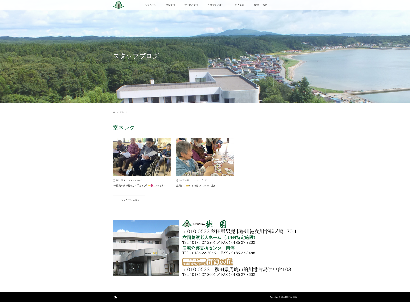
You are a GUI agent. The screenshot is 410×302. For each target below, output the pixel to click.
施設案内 (170, 5)
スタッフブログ (135, 180)
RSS (115, 296)
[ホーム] (114, 108)
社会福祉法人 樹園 (289, 297)
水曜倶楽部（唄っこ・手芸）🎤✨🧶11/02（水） (139, 185)
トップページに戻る (129, 199)
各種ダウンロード (217, 5)
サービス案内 (191, 5)
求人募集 (239, 5)
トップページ (149, 5)
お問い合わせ (260, 5)
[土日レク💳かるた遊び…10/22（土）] (205, 157)
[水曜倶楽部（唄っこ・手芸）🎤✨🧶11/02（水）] (142, 157)
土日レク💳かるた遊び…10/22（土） (196, 185)
